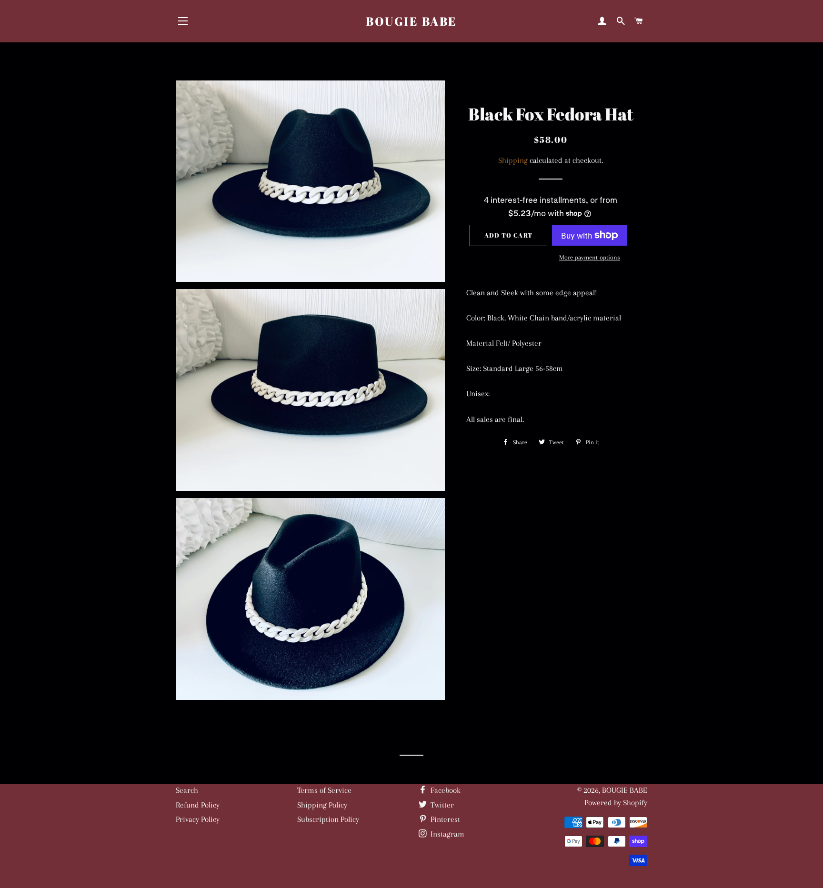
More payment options (589, 257)
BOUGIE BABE (411, 21)
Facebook (445, 790)
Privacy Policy (198, 819)
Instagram (446, 833)
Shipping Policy (322, 804)
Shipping (513, 160)
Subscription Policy (328, 819)
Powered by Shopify (615, 802)
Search (187, 790)
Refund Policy (198, 804)
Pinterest (444, 819)
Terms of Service (324, 790)
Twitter (441, 804)
